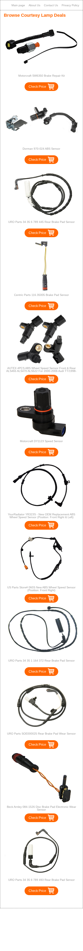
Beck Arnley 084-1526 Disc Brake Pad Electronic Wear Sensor (41, 808)
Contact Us (51, 5)
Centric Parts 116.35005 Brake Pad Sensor (41, 294)
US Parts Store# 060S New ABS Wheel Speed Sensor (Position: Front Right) (41, 589)
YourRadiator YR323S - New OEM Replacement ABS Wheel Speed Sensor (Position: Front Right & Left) (41, 516)
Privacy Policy (70, 5)
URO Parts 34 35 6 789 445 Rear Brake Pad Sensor (41, 221)
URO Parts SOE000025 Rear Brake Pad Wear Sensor (41, 733)
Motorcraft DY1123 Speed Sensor (41, 441)
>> (49, 901)
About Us (34, 5)
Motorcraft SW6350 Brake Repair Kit (41, 75)
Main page (18, 5)
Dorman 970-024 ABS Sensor (41, 148)
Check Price (37, 86)
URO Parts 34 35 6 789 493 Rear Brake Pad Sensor (41, 879)
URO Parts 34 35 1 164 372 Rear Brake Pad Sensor (41, 660)
